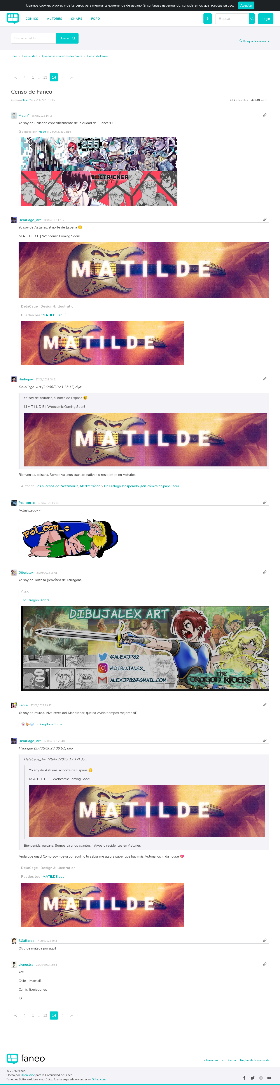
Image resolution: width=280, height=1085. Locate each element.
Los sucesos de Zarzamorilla (56, 486)
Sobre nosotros (213, 1060)
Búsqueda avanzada (255, 41)
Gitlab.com (99, 1079)
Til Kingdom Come (48, 724)
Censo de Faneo (97, 56)
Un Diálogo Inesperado (121, 486)
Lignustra (26, 964)
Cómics (32, 19)
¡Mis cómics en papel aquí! (159, 486)
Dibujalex (26, 572)
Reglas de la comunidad (255, 1060)
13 (45, 77)
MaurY (27, 100)
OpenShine (28, 1075)
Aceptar (246, 5)
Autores (54, 19)
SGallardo (27, 941)
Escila (23, 705)
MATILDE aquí (54, 315)
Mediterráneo (90, 486)
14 (54, 77)
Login (266, 18)
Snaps (76, 19)
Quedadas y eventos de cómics (62, 56)
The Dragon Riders (35, 600)
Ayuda (232, 1060)
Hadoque (26, 379)
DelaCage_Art (30, 220)
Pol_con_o (27, 503)
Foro (95, 19)
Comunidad (30, 56)
